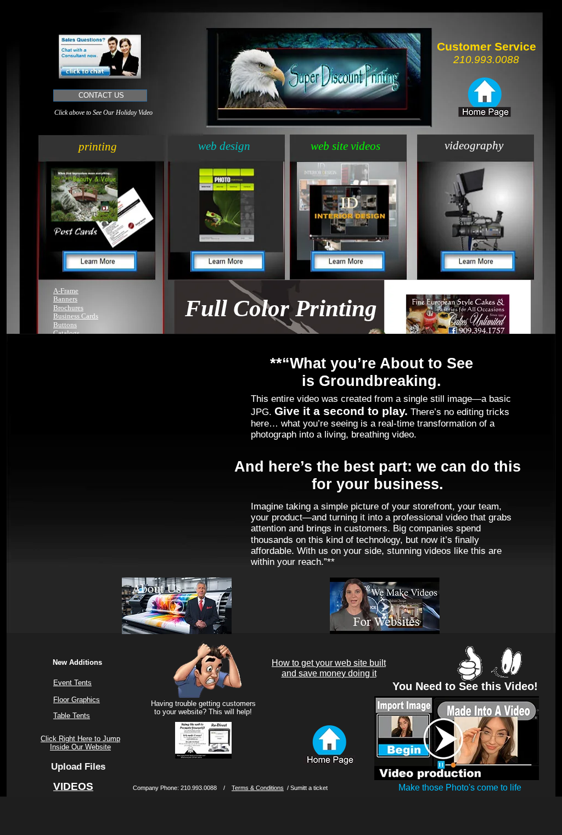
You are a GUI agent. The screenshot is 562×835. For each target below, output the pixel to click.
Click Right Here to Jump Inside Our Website (80, 743)
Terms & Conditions (258, 787)
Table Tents (71, 715)
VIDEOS (73, 786)
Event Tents (72, 683)
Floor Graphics (76, 700)
